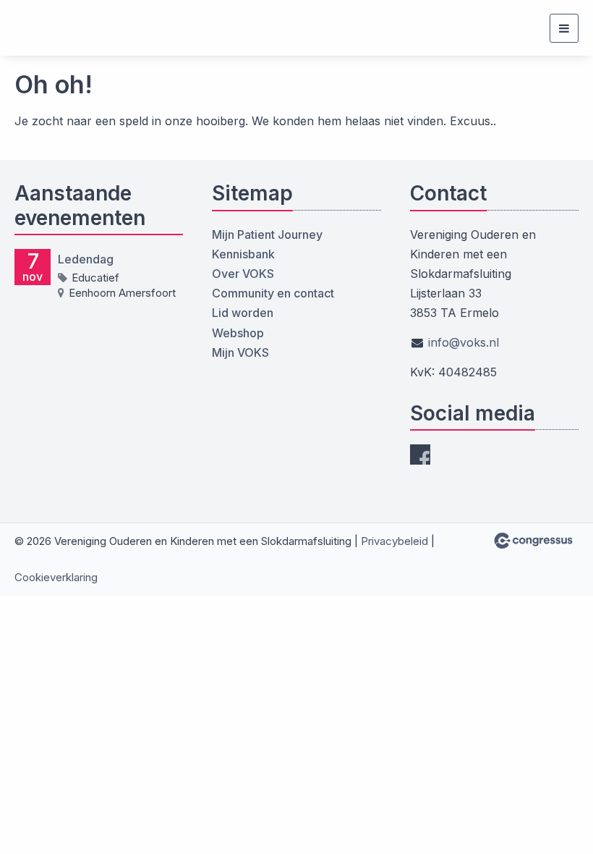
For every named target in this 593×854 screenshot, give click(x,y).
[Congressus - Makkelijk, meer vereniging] (533, 541)
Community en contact (273, 293)
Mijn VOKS (240, 352)
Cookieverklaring (56, 577)
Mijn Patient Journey (267, 234)
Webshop (238, 333)
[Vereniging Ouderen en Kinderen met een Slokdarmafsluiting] (41, 28)
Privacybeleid (394, 541)
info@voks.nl (463, 342)
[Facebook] (420, 454)
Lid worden (242, 312)
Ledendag (86, 259)
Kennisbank (243, 254)
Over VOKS (243, 273)
